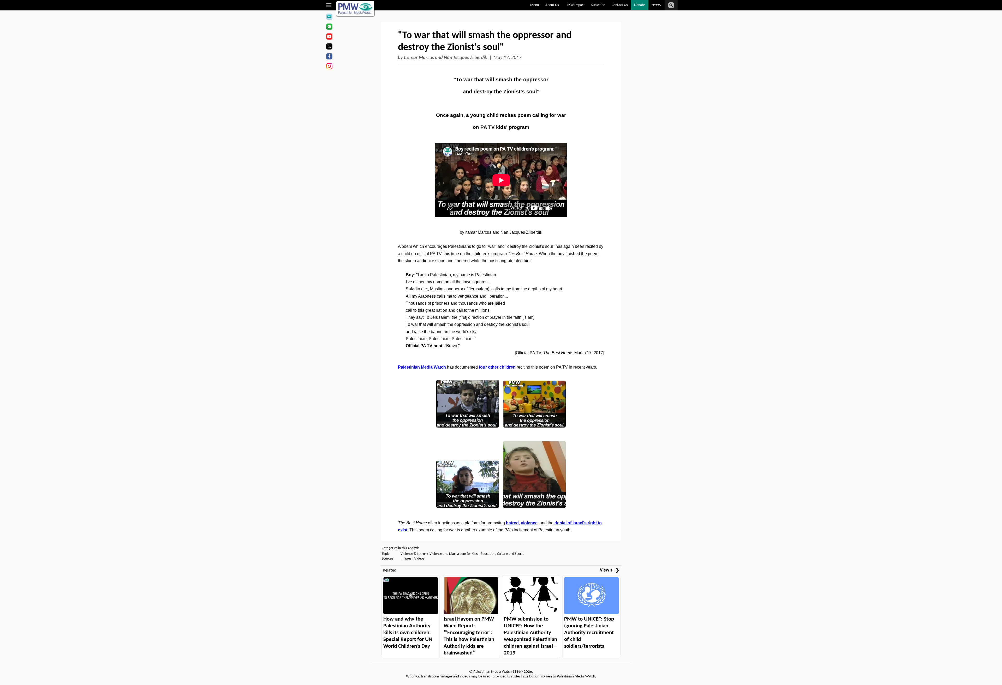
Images (406, 559)
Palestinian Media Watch (422, 367)
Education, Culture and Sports (502, 554)
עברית (656, 5)
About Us (552, 5)
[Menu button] (329, 5)
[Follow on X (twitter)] (329, 47)
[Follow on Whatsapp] (329, 27)
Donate (639, 5)
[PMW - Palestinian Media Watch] (355, 8)
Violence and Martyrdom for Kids (454, 554)
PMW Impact (575, 5)
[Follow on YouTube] (329, 37)
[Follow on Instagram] (329, 67)
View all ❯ (609, 570)
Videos (419, 559)
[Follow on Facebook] (329, 57)
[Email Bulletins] (329, 17)
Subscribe (598, 5)
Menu (534, 5)
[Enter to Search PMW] (671, 5)
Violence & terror (413, 554)
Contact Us (620, 5)
